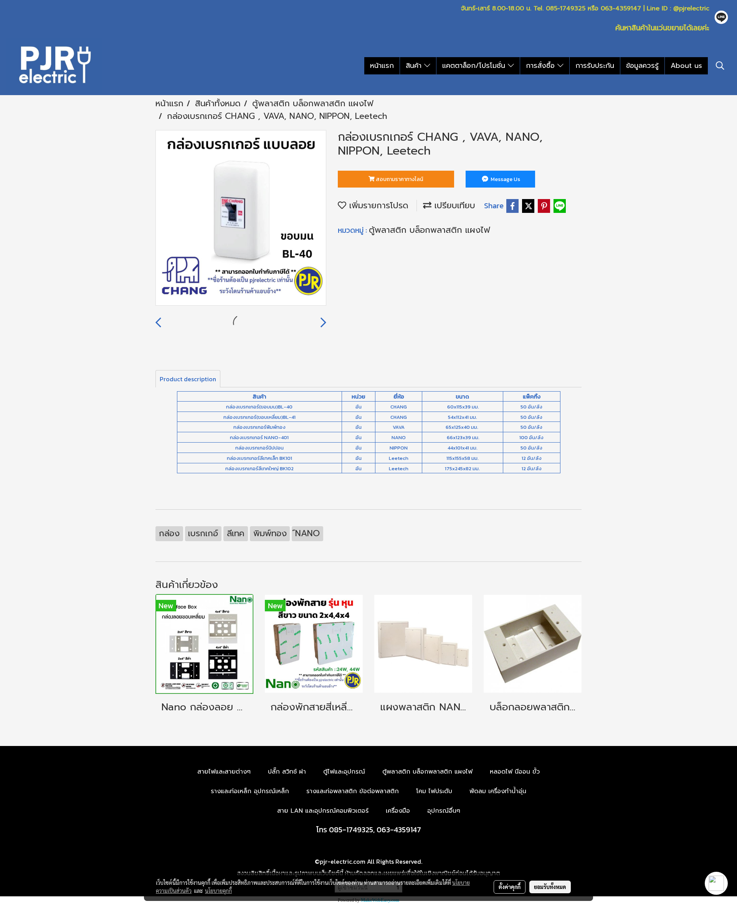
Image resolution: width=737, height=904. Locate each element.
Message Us (504, 179)
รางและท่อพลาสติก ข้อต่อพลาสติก (352, 791)
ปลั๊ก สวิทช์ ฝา (287, 771)
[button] (720, 65)
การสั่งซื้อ (541, 65)
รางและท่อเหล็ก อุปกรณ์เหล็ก (250, 791)
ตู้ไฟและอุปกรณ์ (344, 771)
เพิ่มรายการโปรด (377, 205)
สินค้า (415, 65)
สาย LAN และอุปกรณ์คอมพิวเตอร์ (322, 810)
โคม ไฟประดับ (434, 791)
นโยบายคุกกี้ (218, 890)
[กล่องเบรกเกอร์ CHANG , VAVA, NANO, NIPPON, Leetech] (241, 218)
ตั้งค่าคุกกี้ (510, 886)
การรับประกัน (594, 65)
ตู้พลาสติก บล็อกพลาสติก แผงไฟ (429, 230)
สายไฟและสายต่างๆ (224, 771)
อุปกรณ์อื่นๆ (443, 810)
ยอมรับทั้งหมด (550, 886)
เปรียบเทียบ (453, 205)
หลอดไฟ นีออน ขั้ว (515, 771)
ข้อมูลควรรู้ (642, 65)
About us (686, 65)
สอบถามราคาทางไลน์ (399, 179)
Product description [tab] (188, 379)
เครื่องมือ (398, 810)
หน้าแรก (382, 65)
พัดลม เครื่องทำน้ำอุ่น (497, 791)
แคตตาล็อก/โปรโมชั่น (475, 65)
